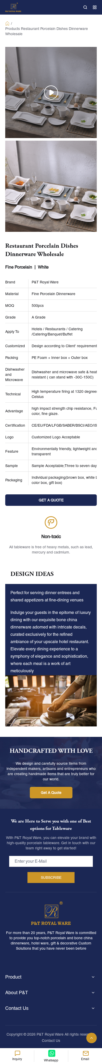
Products (12, 29)
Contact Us (51, 1040)
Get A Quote (51, 793)
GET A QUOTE (51, 500)
